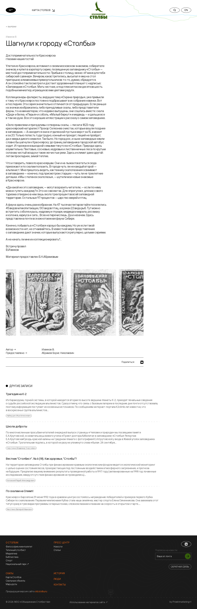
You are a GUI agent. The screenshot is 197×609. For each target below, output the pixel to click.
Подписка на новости (166, 550)
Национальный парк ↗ (17, 564)
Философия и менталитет (19, 546)
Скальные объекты (15, 580)
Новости (58, 546)
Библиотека (12, 557)
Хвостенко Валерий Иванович (19, 509)
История (59, 573)
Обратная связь (180, 566)
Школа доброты (16, 426)
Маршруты (11, 584)
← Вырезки (11, 26)
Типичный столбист (16, 550)
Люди (57, 579)
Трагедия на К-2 (16, 394)
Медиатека (11, 553)
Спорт (9, 560)
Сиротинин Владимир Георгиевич (21, 448)
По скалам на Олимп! (19, 491)
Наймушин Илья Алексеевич (19, 415)
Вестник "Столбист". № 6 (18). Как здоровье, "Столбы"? (41, 458)
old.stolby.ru (41, 591)
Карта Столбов (41, 10)
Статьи (57, 550)
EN (186, 10)
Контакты (60, 584)
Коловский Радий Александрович (21, 480)
